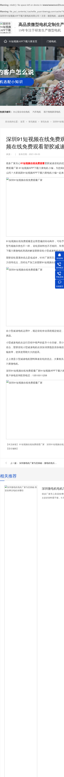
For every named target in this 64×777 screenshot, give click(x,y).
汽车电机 (37, 111)
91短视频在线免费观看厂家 (32, 444)
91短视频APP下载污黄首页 (23, 41)
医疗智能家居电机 (52, 111)
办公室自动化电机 (21, 111)
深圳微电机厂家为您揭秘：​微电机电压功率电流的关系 (38, 462)
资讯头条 (45, 121)
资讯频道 (32, 121)
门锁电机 (51, 41)
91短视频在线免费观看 (33, 163)
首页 (22, 121)
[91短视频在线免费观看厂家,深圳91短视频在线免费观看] (6, 27)
